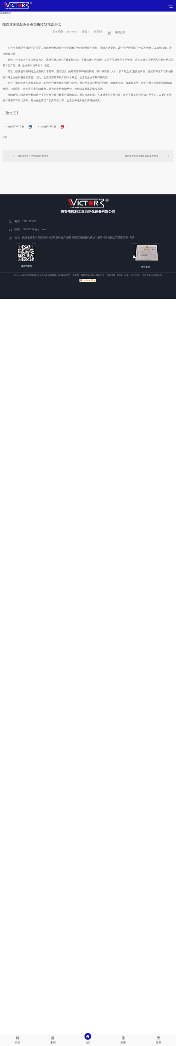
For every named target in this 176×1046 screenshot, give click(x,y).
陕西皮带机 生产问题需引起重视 (33, 156)
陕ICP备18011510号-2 (92, 275)
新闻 (123, 1042)
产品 (17, 1042)
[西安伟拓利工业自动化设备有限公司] (17, 5)
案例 (53, 1042)
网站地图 (111, 275)
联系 (158, 1042)
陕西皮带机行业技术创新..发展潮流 (141, 156)
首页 (88, 1042)
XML (126, 275)
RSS (119, 275)
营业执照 (145, 267)
